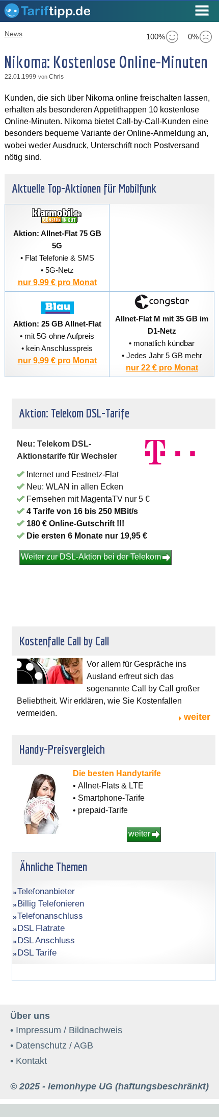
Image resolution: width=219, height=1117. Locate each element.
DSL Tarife (37, 953)
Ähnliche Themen (53, 866)
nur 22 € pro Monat (162, 367)
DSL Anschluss (46, 940)
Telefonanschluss (50, 916)
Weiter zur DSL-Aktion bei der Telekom (91, 556)
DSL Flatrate (41, 928)
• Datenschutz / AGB (51, 1045)
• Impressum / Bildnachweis (66, 1030)
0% (193, 36)
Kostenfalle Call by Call (64, 641)
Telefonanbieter (46, 891)
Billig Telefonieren (50, 904)
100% (155, 36)
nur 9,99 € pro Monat (57, 282)
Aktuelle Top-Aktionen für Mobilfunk (84, 188)
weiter (197, 717)
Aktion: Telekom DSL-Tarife (74, 413)
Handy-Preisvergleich (62, 749)
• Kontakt (28, 1061)
